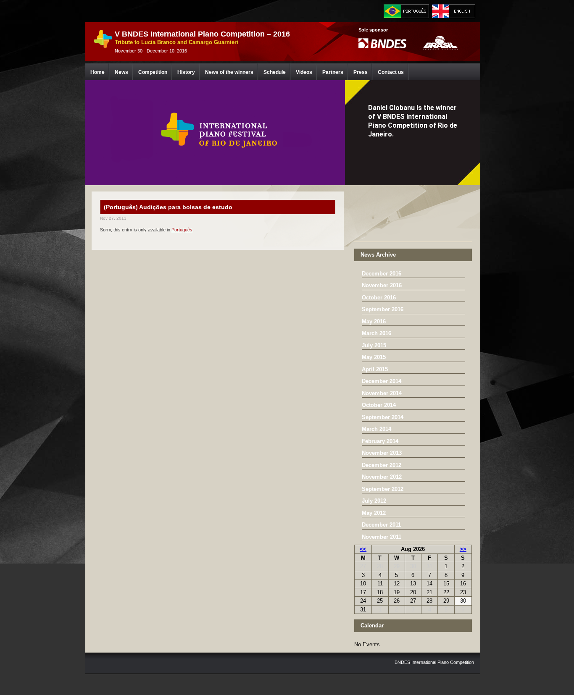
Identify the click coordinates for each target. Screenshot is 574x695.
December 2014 (381, 381)
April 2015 (375, 369)
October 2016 (379, 297)
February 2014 (380, 441)
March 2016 (376, 333)
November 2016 (382, 285)
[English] (454, 11)
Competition (152, 72)
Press (360, 72)
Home (97, 72)
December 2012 (381, 465)
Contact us (391, 72)
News (121, 72)
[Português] (406, 11)
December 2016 (381, 273)
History (186, 72)
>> (463, 549)
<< (363, 549)
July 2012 (374, 501)
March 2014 (376, 429)
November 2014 (382, 393)
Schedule (274, 72)
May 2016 (374, 321)
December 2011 (381, 525)
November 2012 (382, 477)
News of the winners (229, 72)
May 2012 (374, 513)
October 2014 (379, 405)
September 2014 (382, 417)
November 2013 (382, 453)
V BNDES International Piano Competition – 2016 (202, 34)
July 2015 (374, 345)
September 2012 (382, 489)
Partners (332, 72)
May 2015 (374, 357)
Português (181, 229)
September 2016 (382, 309)
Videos (304, 72)
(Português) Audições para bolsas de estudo (168, 207)
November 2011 (381, 537)
